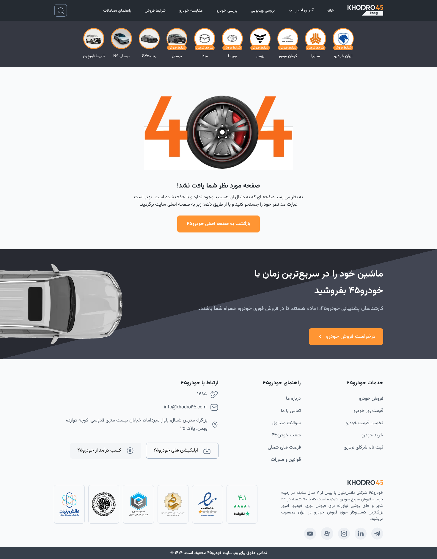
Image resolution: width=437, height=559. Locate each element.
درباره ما (293, 398)
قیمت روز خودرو (368, 411)
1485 (202, 394)
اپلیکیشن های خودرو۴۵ (175, 450)
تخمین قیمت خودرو (364, 423)
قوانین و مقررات (286, 459)
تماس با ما (291, 411)
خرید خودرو (372, 435)
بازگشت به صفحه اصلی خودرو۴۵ (218, 224)
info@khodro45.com (185, 407)
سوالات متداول (286, 423)
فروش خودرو (371, 398)
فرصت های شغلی (284, 447)
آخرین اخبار (304, 10)
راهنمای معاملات (117, 10)
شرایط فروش (155, 10)
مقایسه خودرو (190, 10)
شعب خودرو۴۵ (286, 435)
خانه (330, 10)
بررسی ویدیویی (263, 10)
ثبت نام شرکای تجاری (363, 447)
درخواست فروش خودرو (350, 336)
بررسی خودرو (226, 10)
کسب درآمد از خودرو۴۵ (99, 450)
